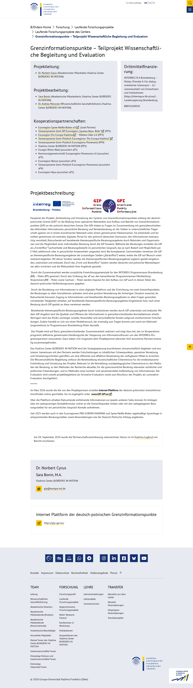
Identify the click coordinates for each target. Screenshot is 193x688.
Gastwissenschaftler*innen (43, 651)
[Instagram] (104, 558)
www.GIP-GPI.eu (100, 394)
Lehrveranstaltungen (94, 594)
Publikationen (66, 630)
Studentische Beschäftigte (42, 630)
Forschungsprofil (67, 594)
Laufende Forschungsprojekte (94, 27)
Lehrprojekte (90, 599)
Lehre (88, 587)
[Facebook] (124, 558)
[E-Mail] (69, 558)
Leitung (34, 594)
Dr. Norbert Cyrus (47, 73)
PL (154, 2)
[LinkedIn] (114, 558)
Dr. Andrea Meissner (49, 103)
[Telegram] (89, 558)
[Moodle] (59, 558)
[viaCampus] (49, 558)
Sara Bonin (44, 96)
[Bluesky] (134, 558)
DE (145, 2)
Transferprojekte (115, 617)
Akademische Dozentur (41, 606)
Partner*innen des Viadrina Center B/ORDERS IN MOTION (43, 643)
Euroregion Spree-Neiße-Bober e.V (57, 127)
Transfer (115, 587)
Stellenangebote (99, 573)
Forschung (63, 27)
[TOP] (190, 347)
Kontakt (34, 573)
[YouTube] (144, 558)
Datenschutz (62, 573)
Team (34, 587)
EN (149, 2)
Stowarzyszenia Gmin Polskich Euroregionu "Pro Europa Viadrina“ (73, 138)
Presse (113, 573)
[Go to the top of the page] (121, 573)
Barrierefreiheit (79, 573)
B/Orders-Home (40, 27)
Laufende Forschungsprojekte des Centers (62, 32)
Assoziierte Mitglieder (40, 635)
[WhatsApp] (79, 558)
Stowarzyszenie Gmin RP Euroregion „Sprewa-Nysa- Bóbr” (69, 131)
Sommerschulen (91, 603)
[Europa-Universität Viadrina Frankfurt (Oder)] (44, 9)
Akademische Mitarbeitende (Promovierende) (38, 622)
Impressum (47, 573)
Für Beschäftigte (133, 2)
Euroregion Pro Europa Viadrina (55, 134)
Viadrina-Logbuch (144, 437)
